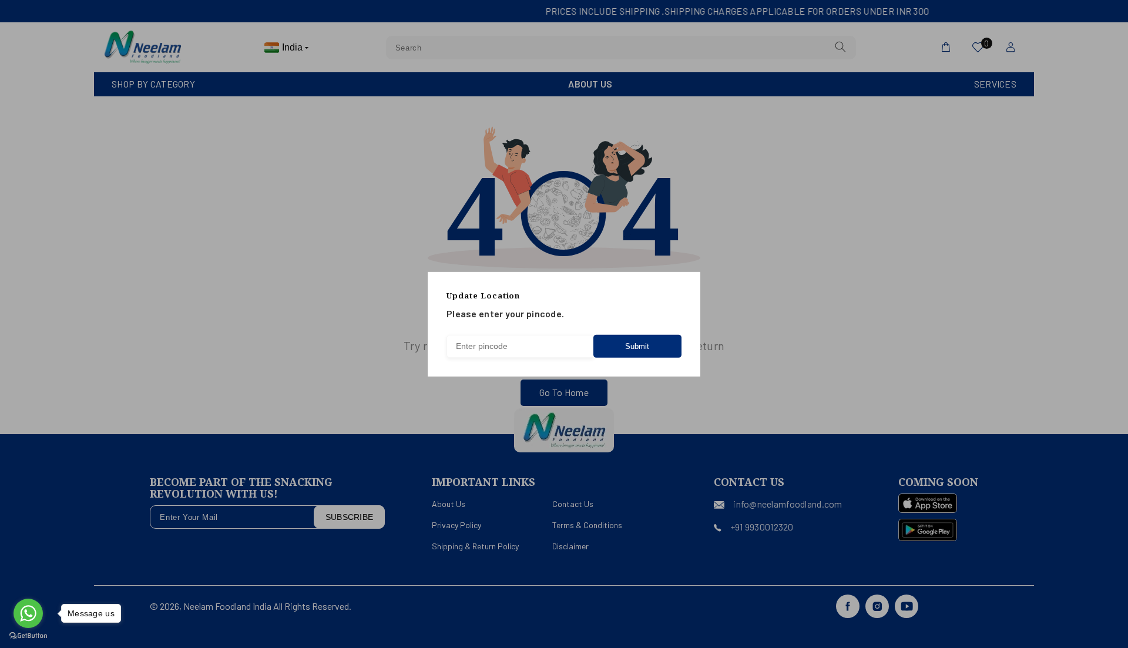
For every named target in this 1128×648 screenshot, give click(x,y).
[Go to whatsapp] (28, 613)
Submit (637, 346)
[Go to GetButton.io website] (28, 636)
